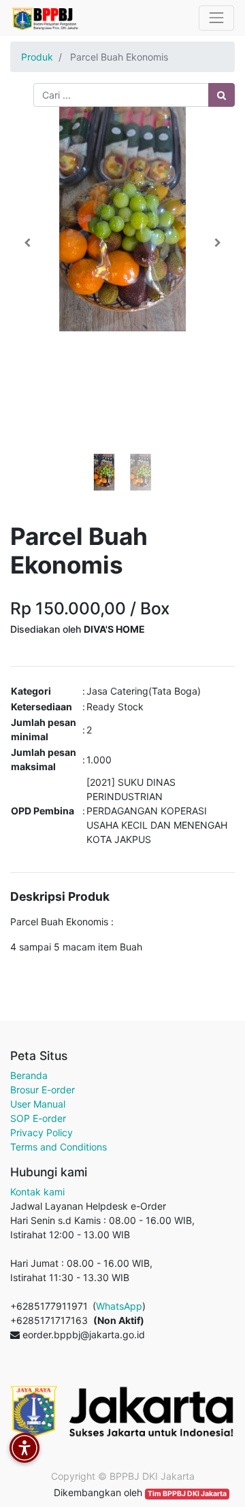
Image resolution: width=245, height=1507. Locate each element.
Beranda (29, 1075)
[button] (27, 243)
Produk (37, 57)
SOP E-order (38, 1118)
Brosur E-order (42, 1089)
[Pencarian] (221, 95)
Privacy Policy (41, 1132)
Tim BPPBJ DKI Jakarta (187, 1493)
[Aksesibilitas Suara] (24, 1448)
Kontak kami (37, 1191)
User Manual (37, 1104)
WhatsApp (119, 1306)
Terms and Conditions (58, 1147)
